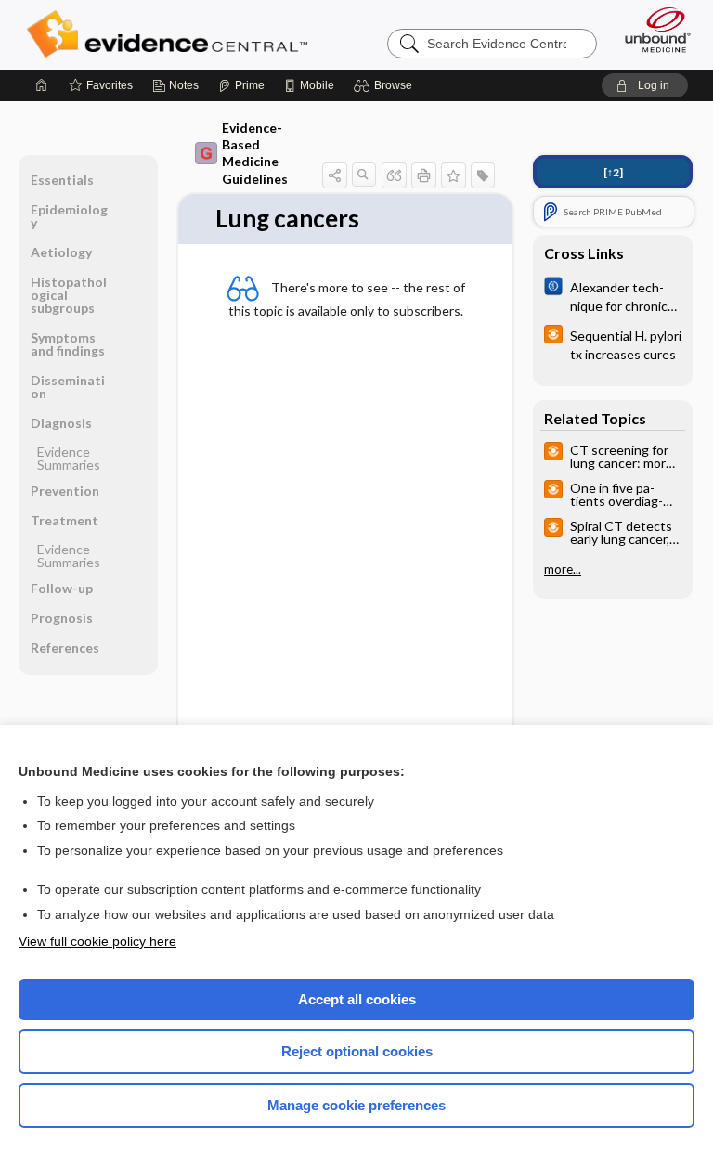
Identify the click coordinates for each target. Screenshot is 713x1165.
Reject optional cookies (357, 1051)
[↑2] (613, 172)
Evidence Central (171, 34)
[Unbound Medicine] (652, 30)
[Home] (41, 85)
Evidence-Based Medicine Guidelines (255, 153)
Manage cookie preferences (356, 1105)
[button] (386, 85)
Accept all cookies (357, 999)
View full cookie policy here (97, 941)
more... (562, 569)
